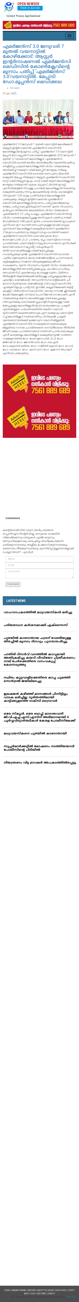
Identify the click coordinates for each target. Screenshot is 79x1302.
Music (51, 1290)
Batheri (32, 1290)
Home (7, 1290)
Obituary (41, 1293)
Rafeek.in (71, 1297)
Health (51, 1293)
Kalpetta (41, 1290)
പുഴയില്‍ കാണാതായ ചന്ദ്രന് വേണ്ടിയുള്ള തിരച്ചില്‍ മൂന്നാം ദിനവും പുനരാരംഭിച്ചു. (37, 639)
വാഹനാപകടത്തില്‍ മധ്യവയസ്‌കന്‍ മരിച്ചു (38, 612)
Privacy (20, 15)
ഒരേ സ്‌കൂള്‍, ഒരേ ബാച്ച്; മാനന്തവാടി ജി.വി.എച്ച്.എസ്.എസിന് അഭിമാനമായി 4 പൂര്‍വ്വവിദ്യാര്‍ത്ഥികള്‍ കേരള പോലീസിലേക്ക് (39, 717)
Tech (32, 1293)
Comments (13, 518)
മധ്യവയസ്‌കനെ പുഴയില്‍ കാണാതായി (35, 733)
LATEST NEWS (16, 601)
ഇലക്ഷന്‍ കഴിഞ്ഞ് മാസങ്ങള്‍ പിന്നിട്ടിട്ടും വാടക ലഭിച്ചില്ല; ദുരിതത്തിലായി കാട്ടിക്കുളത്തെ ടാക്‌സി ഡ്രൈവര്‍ (36, 697)
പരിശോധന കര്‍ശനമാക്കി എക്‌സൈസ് (36, 625)
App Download (32, 15)
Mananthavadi (19, 1290)
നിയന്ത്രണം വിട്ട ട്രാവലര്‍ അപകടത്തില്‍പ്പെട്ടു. (40, 763)
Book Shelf (61, 1290)
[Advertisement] (39, 477)
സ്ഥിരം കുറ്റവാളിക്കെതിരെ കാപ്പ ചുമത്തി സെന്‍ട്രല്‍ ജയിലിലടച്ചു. (37, 679)
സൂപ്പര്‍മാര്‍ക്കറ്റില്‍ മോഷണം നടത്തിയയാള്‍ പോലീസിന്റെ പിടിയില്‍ (39, 748)
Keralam (15, 88)
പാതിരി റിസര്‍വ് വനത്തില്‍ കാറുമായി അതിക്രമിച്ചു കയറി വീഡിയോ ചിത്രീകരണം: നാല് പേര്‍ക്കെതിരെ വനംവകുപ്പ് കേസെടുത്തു (40, 660)
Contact (10, 15)
